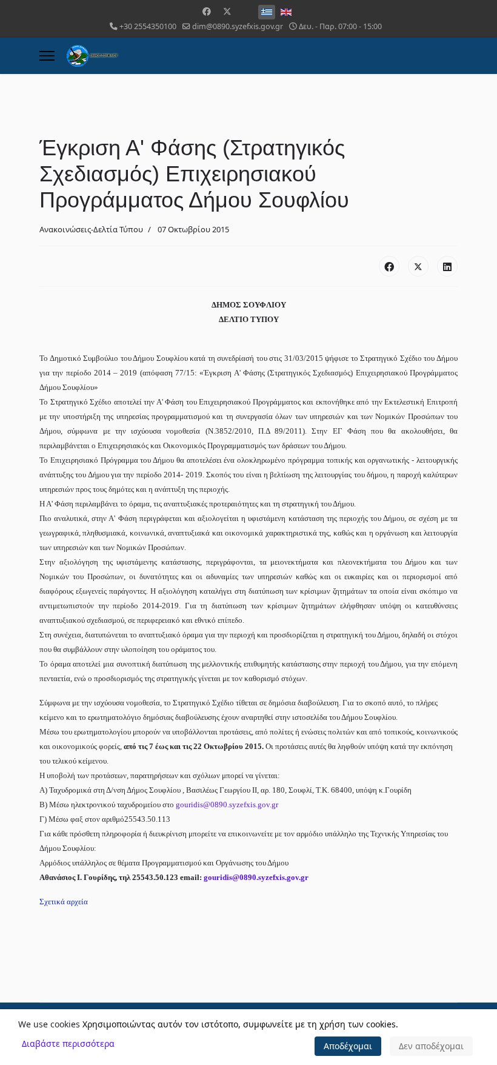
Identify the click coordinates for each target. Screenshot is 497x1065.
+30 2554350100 (147, 26)
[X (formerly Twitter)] (418, 266)
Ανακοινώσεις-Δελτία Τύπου (91, 229)
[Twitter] (227, 11)
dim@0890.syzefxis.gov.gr (237, 26)
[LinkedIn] (447, 266)
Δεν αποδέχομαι (431, 1046)
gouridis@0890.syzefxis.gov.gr (227, 804)
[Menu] (47, 56)
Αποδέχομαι (348, 1046)
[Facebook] (206, 11)
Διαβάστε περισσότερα (68, 1043)
